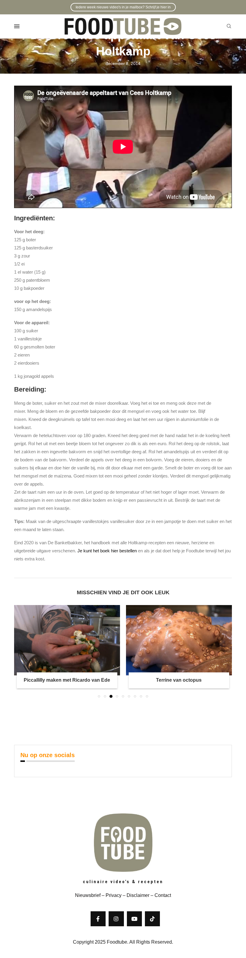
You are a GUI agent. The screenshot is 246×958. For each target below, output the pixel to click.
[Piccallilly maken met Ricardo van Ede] (67, 640)
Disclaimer (138, 895)
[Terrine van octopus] (179, 640)
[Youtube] (134, 918)
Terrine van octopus (179, 680)
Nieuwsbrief (87, 895)
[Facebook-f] (98, 918)
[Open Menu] (17, 26)
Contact (162, 895)
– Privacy (111, 895)
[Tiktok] (152, 918)
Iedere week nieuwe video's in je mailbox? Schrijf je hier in (123, 7)
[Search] (229, 26)
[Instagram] (116, 918)
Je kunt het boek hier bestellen (107, 550)
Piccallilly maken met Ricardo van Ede (67, 680)
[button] (22, 651)
